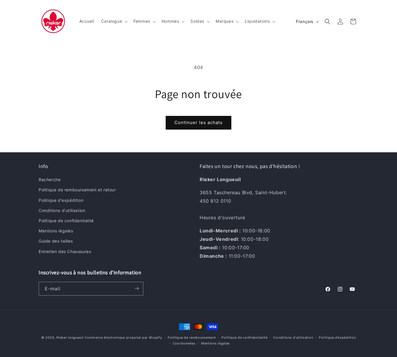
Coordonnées (184, 343)
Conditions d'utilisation (62, 210)
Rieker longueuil (69, 337)
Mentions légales (56, 231)
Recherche (49, 179)
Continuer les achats (198, 122)
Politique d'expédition (61, 200)
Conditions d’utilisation (293, 337)
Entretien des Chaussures (65, 251)
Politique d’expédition (337, 337)
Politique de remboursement (192, 337)
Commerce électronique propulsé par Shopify (123, 337)
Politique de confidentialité (66, 220)
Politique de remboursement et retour (77, 190)
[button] (114, 21)
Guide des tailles (56, 241)
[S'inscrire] (136, 288)
